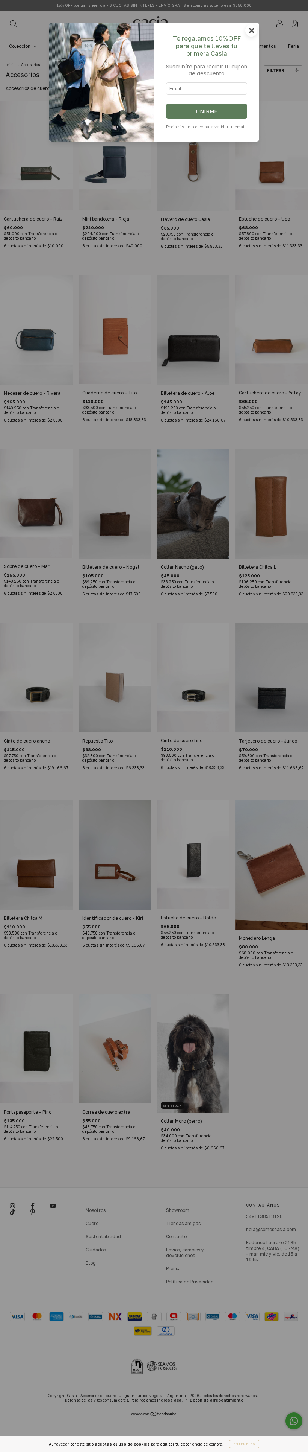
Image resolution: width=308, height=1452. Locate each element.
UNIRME (206, 111)
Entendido (244, 1444)
